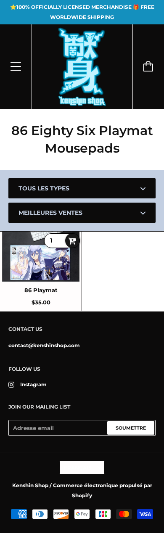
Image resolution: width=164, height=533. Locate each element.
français (78, 467)
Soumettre (131, 428)
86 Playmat (41, 290)
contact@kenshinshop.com (44, 345)
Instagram (33, 384)
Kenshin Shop (30, 485)
